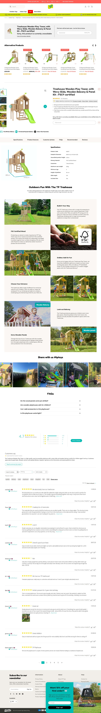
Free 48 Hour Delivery (14, 14)
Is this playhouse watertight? (31, 413)
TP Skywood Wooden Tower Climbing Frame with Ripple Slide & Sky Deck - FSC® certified (30, 68)
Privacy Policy (39, 679)
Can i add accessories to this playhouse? (34, 409)
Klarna (37, 689)
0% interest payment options (39, 14)
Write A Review (76, 440)
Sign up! (59, 707)
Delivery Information (40, 686)
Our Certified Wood (40, 694)
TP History (61, 681)
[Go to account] (85, 7)
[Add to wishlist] (20, 64)
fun (44, 479)
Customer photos (48, 140)
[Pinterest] (16, 694)
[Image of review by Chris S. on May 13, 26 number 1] (26, 618)
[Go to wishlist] (89, 7)
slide (48, 479)
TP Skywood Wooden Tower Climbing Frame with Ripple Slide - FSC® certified (12, 68)
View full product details (23, 36)
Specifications (18, 140)
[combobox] (27, 472)
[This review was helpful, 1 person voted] (91, 627)
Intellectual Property (40, 691)
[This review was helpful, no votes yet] (91, 501)
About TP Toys (62, 679)
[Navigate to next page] (61, 662)
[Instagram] (22, 694)
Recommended (72, 140)
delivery (14, 479)
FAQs (61, 140)
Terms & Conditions (40, 681)
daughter (38, 479)
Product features (32, 140)
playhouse (25, 479)
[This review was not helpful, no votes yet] (94, 501)
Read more (59, 496)
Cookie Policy (38, 684)
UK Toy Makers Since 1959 (89, 14)
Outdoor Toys (13, 11)
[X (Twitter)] (13, 694)
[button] (93, 45)
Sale (30, 11)
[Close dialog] (99, 684)
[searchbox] (10, 472)
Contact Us (84, 679)
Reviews (85, 140)
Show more (54, 479)
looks (19, 479)
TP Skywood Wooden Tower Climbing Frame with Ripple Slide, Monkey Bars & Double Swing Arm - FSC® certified (49, 68)
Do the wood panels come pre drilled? (34, 401)
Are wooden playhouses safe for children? (35, 405)
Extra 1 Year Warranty (64, 14)
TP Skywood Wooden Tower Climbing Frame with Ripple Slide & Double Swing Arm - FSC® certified (87, 68)
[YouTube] (19, 694)
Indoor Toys (23, 11)
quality (7, 479)
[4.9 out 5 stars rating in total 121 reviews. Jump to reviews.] (8, 74)
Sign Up (29, 689)
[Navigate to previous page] (39, 662)
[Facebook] (10, 694)
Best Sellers (37, 11)
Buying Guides (85, 681)
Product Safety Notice (41, 696)
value (32, 479)
